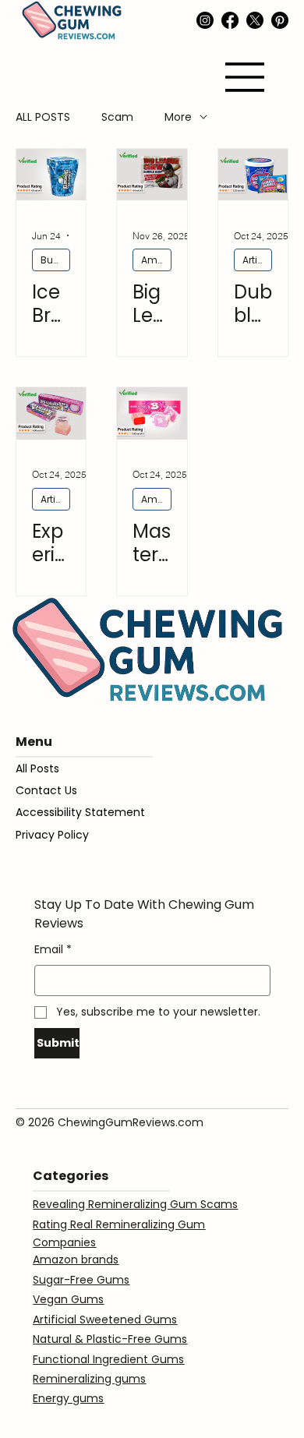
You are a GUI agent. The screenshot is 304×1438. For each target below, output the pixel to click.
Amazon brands (75, 1259)
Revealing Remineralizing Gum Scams (135, 1204)
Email (53, 949)
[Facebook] (230, 20)
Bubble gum (55, 260)
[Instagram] (205, 20)
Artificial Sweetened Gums (257, 260)
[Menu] (245, 77)
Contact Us (46, 790)
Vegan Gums (68, 1299)
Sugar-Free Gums (81, 1280)
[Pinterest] (279, 20)
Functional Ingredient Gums (108, 1359)
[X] (254, 20)
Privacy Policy (52, 835)
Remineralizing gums (89, 1379)
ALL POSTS (43, 117)
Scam (117, 117)
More (178, 117)
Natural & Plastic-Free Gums (110, 1339)
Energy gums (68, 1398)
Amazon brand (156, 260)
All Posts (37, 768)
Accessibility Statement (80, 812)
